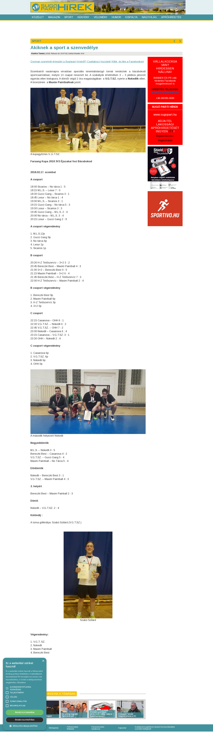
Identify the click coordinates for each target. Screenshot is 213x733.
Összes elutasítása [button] (24, 720)
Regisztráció (165, 140)
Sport (68, 17)
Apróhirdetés (171, 17)
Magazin (54, 17)
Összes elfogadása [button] (24, 712)
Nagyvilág (149, 17)
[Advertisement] (106, 29)
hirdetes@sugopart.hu (165, 92)
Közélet (38, 17)
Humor (116, 17)
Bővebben (21, 682)
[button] (24, 725)
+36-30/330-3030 (165, 98)
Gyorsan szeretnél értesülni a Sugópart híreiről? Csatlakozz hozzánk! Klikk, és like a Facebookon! (87, 61)
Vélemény (100, 17)
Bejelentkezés (164, 135)
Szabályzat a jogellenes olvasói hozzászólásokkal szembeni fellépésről (155, 728)
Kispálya (131, 17)
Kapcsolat (122, 728)
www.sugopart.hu (165, 114)
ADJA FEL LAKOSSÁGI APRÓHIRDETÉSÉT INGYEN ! (165, 126)
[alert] (24, 694)
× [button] (43, 661)
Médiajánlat (53, 728)
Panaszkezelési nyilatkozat (97, 728)
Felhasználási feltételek (72, 728)
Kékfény (83, 17)
